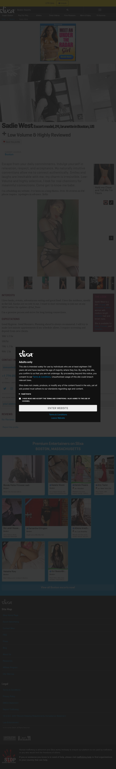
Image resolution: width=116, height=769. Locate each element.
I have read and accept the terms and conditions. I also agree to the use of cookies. (56, 400)
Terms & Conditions (42, 377)
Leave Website (58, 418)
